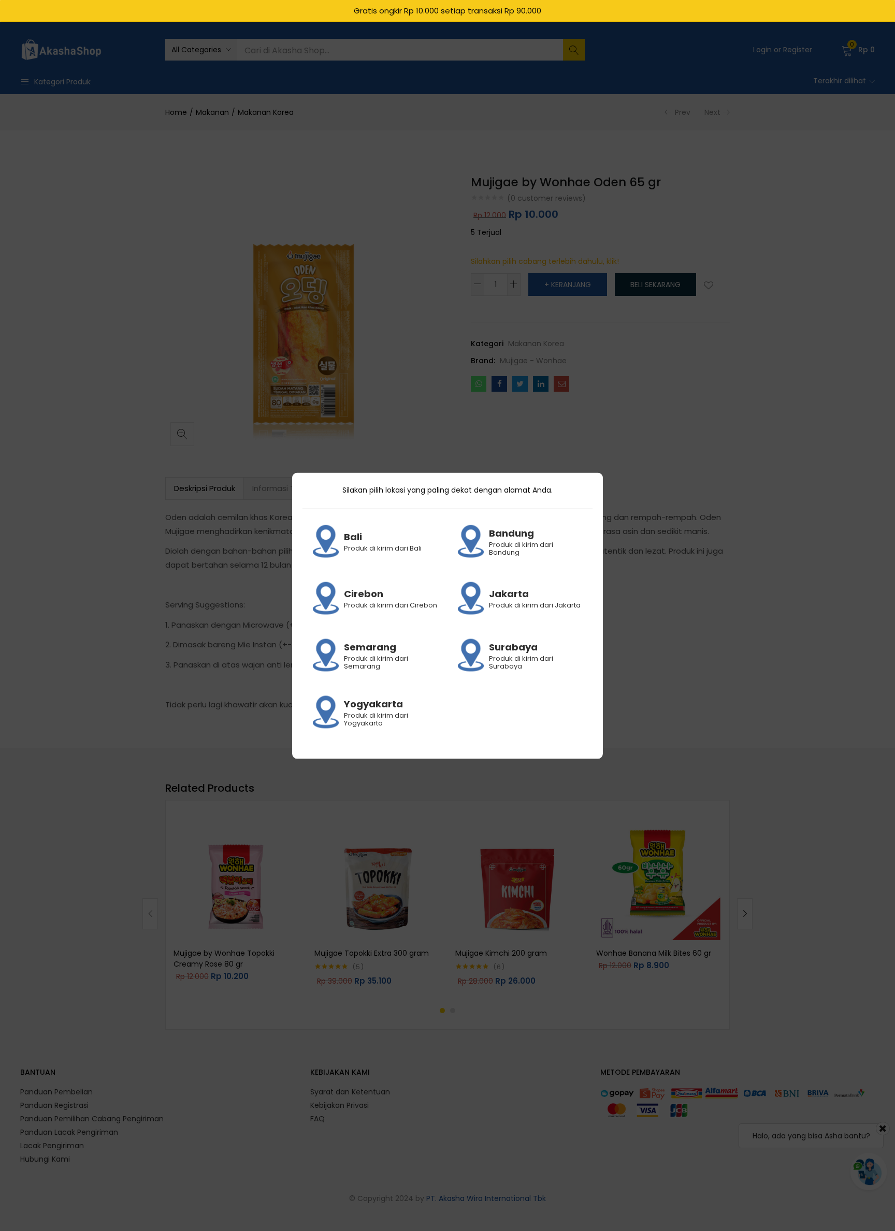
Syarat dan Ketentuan (350, 1092)
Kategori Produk (62, 82)
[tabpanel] (236, 905)
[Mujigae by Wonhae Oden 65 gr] (478, 384)
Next (712, 112)
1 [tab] (442, 1010)
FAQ (317, 1119)
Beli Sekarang (655, 284)
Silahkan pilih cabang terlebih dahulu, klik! (545, 261)
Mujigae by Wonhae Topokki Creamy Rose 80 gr (224, 958)
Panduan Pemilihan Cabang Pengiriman (92, 1119)
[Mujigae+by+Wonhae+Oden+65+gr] (520, 384)
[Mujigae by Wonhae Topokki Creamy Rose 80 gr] (236, 878)
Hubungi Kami (45, 1159)
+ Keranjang (567, 284)
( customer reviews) (546, 198)
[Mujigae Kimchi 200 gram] (518, 878)
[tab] (204, 488)
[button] (201, 50)
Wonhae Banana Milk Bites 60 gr (653, 953)
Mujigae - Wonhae (533, 360)
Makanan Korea (266, 112)
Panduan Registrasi (54, 1105)
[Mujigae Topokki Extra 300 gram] (377, 878)
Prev (682, 112)
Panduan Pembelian (56, 1092)
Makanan (212, 112)
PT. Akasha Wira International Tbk (486, 1198)
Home (176, 112)
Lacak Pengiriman (52, 1145)
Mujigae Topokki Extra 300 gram (371, 953)
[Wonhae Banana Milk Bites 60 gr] (658, 878)
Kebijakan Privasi (339, 1105)
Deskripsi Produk (204, 488)
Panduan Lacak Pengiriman (69, 1132)
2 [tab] (452, 1010)
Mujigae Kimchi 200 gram (501, 953)
